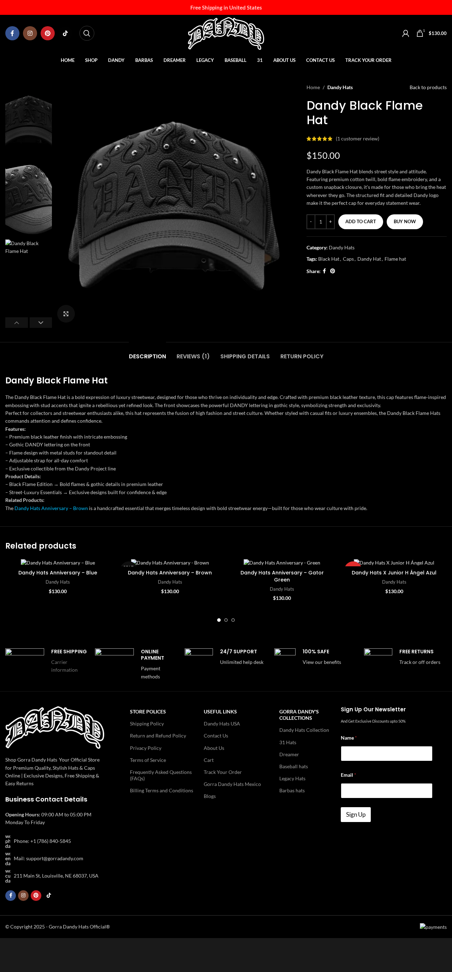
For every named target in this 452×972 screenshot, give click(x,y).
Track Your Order (223, 772)
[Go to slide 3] (233, 620)
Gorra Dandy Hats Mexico (232, 784)
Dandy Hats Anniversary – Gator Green (282, 576)
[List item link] (54, 841)
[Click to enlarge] (66, 314)
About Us (214, 748)
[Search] (87, 33)
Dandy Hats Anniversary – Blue (57, 572)
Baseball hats (293, 766)
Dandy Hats (340, 87)
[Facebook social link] (12, 33)
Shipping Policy (147, 724)
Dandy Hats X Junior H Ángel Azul (394, 572)
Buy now (405, 221)
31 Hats (287, 742)
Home (313, 87)
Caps (348, 259)
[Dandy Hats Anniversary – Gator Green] (282, 562)
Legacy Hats (292, 778)
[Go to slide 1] (219, 620)
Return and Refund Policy (158, 736)
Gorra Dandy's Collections (299, 714)
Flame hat (395, 259)
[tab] (147, 353)
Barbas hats (292, 790)
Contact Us (216, 736)
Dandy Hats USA (222, 724)
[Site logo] (226, 33)
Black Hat (328, 259)
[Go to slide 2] (226, 620)
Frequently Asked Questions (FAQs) (161, 775)
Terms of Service (148, 760)
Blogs (210, 796)
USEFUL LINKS (220, 711)
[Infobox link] (46, 662)
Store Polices (148, 711)
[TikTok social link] (65, 33)
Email (348, 775)
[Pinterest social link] (48, 33)
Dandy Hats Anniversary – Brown (51, 508)
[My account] (406, 33)
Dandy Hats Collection (304, 730)
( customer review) (357, 138)
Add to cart (360, 221)
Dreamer (289, 754)
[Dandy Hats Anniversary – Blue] (58, 562)
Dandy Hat (369, 259)
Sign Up (355, 814)
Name (349, 738)
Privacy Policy (145, 748)
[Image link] (54, 727)
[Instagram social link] (30, 33)
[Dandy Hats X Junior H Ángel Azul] (394, 562)
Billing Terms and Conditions (161, 790)
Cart (209, 760)
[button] (16, 322)
